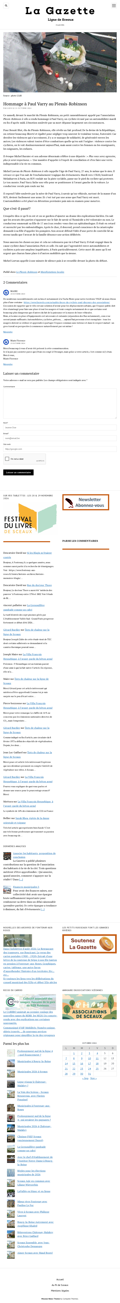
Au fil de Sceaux (60, 1285)
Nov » (93, 1078)
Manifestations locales (52, 272)
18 (97, 1063)
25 (97, 1068)
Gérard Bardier (11, 629)
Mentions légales (60, 1290)
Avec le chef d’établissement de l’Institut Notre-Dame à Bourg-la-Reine (35, 1160)
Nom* (5, 423)
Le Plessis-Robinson (26, 272)
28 (66, 1073)
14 (66, 1063)
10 (89, 1058)
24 (89, 1068)
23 (81, 1068)
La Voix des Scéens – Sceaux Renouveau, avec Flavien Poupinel (33, 1095)
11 (97, 1058)
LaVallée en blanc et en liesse (33, 1191)
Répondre (7, 331)
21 (66, 1068)
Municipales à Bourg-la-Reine (34, 1061)
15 (73, 1063)
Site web (7, 444)
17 (89, 1063)
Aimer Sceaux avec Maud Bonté (35, 1252)
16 (81, 1063)
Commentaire (9, 386)
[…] (21, 879)
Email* (6, 433)
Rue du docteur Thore (39, 585)
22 (73, 1068)
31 (89, 1073)
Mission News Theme (50, 1299)
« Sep (85, 1078)
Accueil (60, 1279)
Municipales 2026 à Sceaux (32, 1071)
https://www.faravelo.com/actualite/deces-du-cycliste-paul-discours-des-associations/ (67, 302)
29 (73, 1073)
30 (81, 1073)
